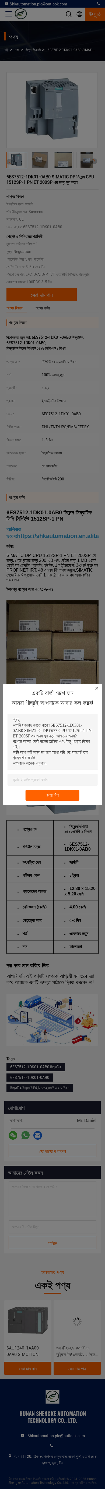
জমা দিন (53, 795)
